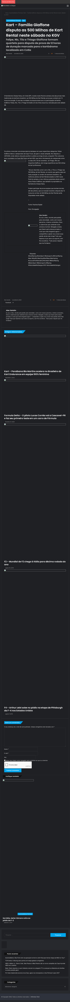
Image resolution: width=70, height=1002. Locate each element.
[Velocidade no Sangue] (8, 5)
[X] (11, 323)
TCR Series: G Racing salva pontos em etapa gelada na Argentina (24, 960)
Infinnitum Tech (35, 997)
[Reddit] (18, 302)
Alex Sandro (9, 53)
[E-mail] (29, 249)
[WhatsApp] (3, 1001)
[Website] (7, 323)
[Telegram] (4, 1001)
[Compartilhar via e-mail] (20, 302)
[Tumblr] (15, 302)
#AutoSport (40, 256)
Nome (6, 749)
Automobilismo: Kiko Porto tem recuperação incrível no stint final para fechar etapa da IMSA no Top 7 (35, 958)
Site (5, 757)
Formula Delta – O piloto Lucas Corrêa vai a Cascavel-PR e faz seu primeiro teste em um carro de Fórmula (35, 417)
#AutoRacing (32, 256)
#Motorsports (41, 263)
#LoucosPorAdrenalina (35, 260)
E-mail (6, 753)
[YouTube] (14, 323)
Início (6, 13)
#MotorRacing (54, 260)
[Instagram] (16, 323)
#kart (30, 258)
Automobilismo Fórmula (16, 13)
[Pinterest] (17, 302)
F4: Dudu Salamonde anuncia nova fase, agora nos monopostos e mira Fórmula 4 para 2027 (32, 973)
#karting (40, 258)
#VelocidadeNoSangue (35, 265)
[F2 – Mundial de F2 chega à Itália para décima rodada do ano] (35, 491)
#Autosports (49, 256)
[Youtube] (37, 249)
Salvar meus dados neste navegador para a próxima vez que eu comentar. (27, 760)
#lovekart (46, 260)
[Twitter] (34, 249)
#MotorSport (32, 263)
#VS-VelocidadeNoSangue (51, 265)
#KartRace (46, 258)
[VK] (19, 302)
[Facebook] (32, 249)
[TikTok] (18, 323)
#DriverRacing (57, 256)
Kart (24, 20)
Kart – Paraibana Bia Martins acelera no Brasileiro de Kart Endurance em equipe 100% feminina (32, 373)
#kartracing (54, 258)
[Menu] (68, 6)
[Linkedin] (14, 302)
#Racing (48, 263)
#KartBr (34, 258)
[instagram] (39, 249)
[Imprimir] (21, 302)
